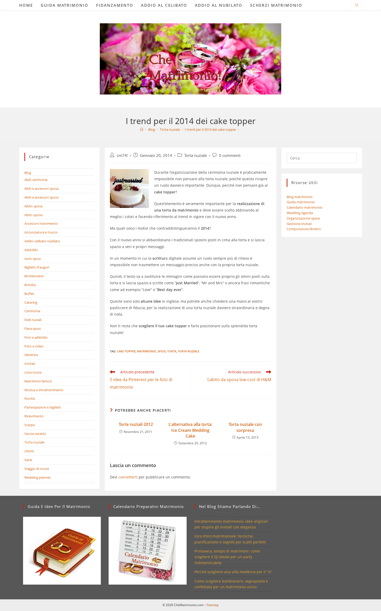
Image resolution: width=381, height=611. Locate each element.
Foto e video (34, 346)
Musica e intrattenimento (44, 390)
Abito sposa (33, 206)
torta (171, 351)
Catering (30, 302)
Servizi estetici (35, 433)
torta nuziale (188, 351)
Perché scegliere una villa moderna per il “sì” (233, 571)
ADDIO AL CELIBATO (164, 5)
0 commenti (230, 155)
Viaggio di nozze (36, 468)
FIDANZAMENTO (114, 5)
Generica (31, 354)
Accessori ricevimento (41, 223)
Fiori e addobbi (35, 337)
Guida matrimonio (301, 202)
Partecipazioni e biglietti (42, 407)
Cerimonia (32, 311)
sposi (162, 351)
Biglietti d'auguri (36, 267)
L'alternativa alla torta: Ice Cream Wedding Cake (190, 430)
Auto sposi (32, 258)
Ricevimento (34, 416)
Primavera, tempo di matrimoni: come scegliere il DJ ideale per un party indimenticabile (227, 557)
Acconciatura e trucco (41, 232)
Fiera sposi (32, 328)
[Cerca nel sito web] (356, 5)
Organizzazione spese (303, 218)
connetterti (128, 477)
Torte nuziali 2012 (136, 424)
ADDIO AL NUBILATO (218, 5)
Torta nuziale (195, 155)
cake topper (126, 351)
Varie (28, 459)
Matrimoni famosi (38, 381)
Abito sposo (33, 215)
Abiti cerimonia (35, 179)
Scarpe (29, 425)
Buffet (29, 293)
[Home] (141, 129)
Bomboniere (34, 276)
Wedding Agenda (300, 212)
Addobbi (31, 250)
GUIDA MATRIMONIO (64, 5)
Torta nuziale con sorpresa (245, 427)
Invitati (29, 363)
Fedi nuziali (32, 319)
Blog (27, 172)
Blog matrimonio (300, 196)
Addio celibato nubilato (42, 241)
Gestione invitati (299, 223)
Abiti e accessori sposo (41, 197)
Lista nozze (32, 372)
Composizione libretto (304, 229)
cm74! (122, 155)
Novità (29, 398)
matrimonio (146, 351)
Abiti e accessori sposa (41, 188)
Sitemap (212, 605)
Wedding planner (37, 477)
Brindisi (30, 284)
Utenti (29, 451)
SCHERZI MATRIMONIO (276, 5)
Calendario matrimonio (304, 207)
